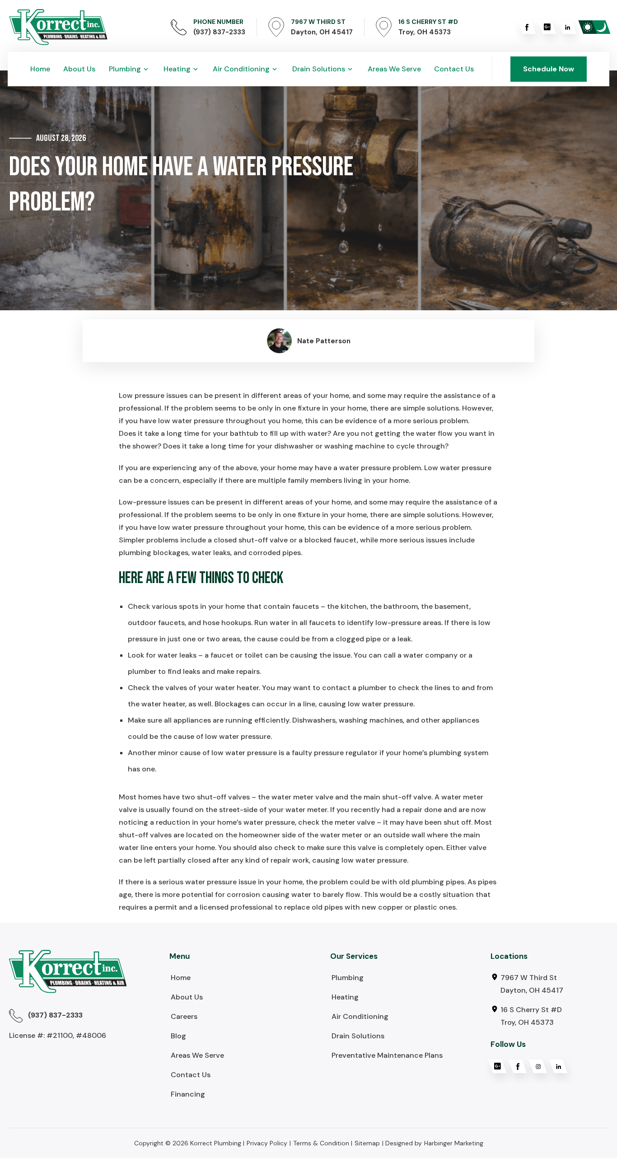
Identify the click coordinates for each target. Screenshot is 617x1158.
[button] (129, 69)
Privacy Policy (267, 1143)
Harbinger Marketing (453, 1143)
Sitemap (367, 1143)
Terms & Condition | (322, 1143)
